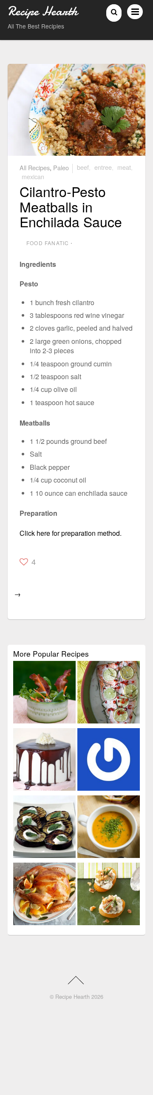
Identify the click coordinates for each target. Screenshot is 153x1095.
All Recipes (35, 167)
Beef (83, 167)
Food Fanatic (47, 242)
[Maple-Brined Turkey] (44, 895)
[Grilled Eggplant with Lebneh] (44, 828)
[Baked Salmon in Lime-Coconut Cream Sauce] (108, 693)
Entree (103, 167)
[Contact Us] (108, 761)
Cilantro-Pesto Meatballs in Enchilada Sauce (71, 206)
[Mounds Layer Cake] (44, 761)
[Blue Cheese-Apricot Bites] (108, 895)
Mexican (33, 176)
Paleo (61, 167)
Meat (124, 167)
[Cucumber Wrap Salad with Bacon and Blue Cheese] (44, 693)
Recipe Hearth (72, 996)
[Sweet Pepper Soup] (108, 828)
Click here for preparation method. (71, 533)
